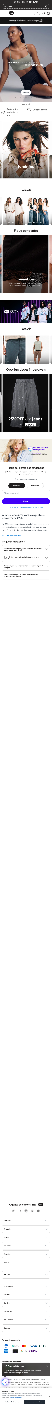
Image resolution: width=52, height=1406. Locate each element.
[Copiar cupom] (46, 6)
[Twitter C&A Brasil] (32, 1211)
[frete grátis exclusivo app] (26, 23)
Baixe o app (8, 1311)
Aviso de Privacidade (16, 1397)
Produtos (7, 1295)
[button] (33, 13)
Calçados (7, 1246)
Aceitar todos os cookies (35, 1402)
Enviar (26, 501)
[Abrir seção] (30, 1220)
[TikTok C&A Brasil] (19, 1211)
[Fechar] (49, 1397)
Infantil (6, 1237)
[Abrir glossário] (29, 1274)
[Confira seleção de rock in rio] (26, 322)
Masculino (35, 485)
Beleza (6, 1262)
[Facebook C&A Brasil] (38, 1211)
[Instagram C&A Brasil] (13, 1211)
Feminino (16, 485)
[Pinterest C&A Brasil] (26, 1211)
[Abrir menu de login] (38, 13)
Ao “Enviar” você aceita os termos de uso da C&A (26, 507)
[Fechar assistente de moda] (47, 1366)
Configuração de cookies (12, 1402)
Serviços (7, 1303)
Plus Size (7, 1254)
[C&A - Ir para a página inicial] (11, 13)
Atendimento (8, 1320)
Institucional (8, 1286)
